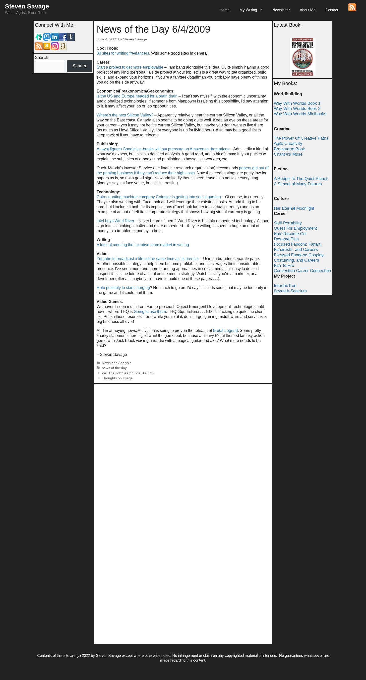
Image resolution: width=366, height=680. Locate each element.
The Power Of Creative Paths (301, 138)
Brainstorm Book (289, 149)
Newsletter (281, 10)
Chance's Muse (288, 154)
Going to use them (150, 311)
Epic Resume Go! (290, 233)
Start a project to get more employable (130, 67)
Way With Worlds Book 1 (297, 103)
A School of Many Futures (298, 184)
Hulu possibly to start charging (123, 288)
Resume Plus (286, 239)
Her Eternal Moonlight (294, 208)
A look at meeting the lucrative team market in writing (143, 245)
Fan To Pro (284, 265)
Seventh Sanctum (290, 291)
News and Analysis (116, 363)
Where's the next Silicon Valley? (125, 115)
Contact (331, 10)
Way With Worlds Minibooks (300, 113)
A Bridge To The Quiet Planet (300, 178)
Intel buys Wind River (115, 221)
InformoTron (285, 285)
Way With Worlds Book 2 (297, 108)
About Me (307, 10)
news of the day (114, 368)
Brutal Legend (225, 330)
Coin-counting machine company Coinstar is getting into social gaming (159, 197)
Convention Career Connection (302, 270)
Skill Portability (288, 223)
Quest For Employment (295, 228)
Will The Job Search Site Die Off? (128, 373)
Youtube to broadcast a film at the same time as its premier (148, 259)
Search (41, 57)
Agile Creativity (288, 143)
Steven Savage (27, 6)
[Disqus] (183, 449)
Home (225, 10)
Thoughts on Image (117, 378)
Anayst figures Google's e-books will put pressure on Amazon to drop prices (163, 149)
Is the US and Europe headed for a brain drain (137, 96)
